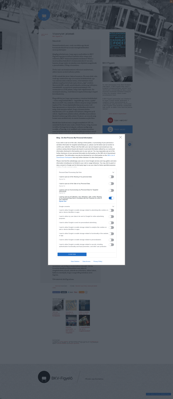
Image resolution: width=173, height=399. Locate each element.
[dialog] (86, 199)
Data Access (86, 261)
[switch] (111, 176)
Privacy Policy (98, 261)
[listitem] (86, 172)
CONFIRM (72, 254)
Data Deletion (75, 261)
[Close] (121, 138)
